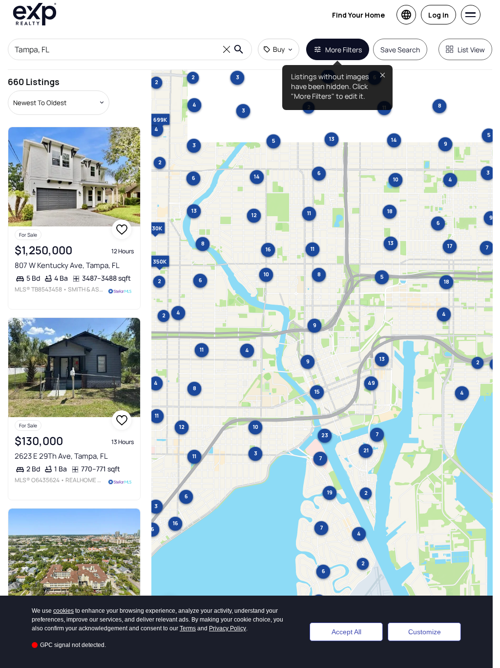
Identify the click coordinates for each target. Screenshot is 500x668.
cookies (63, 610)
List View (471, 49)
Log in (438, 15)
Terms (188, 628)
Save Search (400, 49)
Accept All (346, 632)
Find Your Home (358, 15)
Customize (424, 632)
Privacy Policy (227, 628)
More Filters (343, 49)
